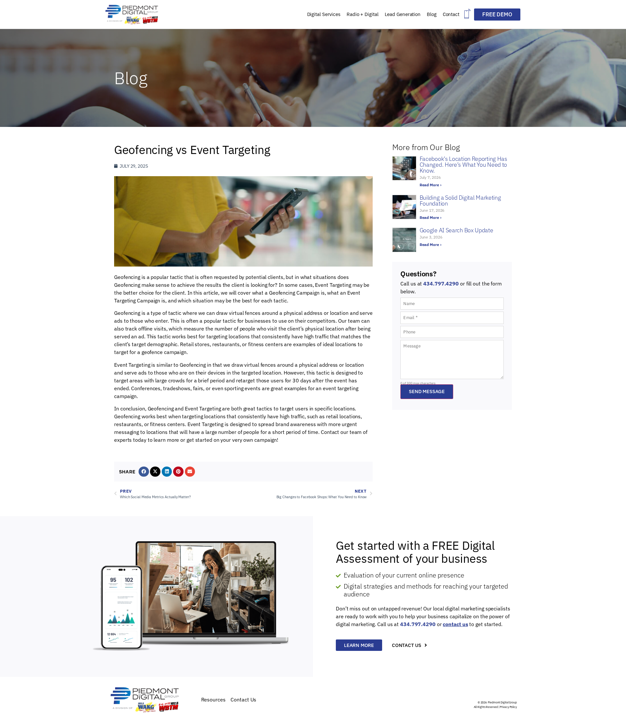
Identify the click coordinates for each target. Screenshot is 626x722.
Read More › (430, 184)
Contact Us (243, 699)
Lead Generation (403, 14)
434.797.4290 (441, 283)
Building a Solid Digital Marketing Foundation (460, 200)
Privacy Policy (508, 707)
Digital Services (323, 14)
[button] (467, 15)
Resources (213, 699)
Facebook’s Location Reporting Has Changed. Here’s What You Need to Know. (463, 164)
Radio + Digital (363, 14)
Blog (432, 14)
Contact (451, 14)
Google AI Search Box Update (456, 230)
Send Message (427, 391)
